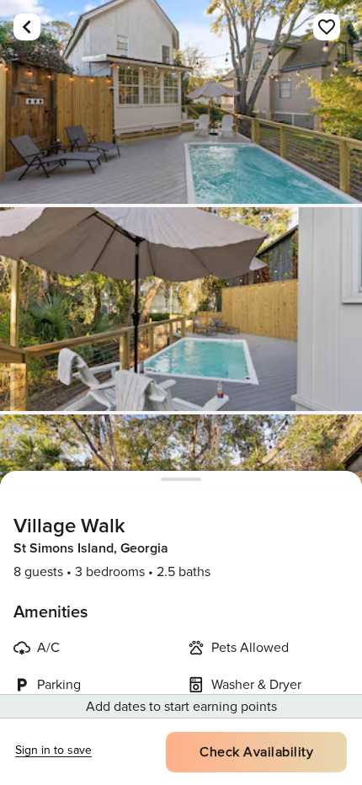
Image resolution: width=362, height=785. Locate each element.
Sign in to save (53, 750)
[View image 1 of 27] (181, 102)
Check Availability (256, 752)
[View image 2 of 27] (181, 309)
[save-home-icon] (326, 26)
